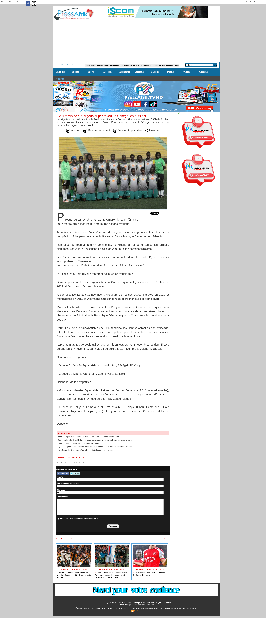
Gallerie (203, 71)
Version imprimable (129, 130)
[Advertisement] (136, 41)
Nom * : (60, 477)
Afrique (139, 71)
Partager (154, 130)
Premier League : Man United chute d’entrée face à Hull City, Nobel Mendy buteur (88, 437)
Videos (186, 71)
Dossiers (107, 71)
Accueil (75, 130)
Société (75, 71)
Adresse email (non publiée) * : (69, 484)
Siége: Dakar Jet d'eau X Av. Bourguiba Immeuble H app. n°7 (95, 608)
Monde (155, 71)
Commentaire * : (63, 497)
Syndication (138, 611)
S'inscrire (249, 2)
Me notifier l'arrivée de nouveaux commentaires (79, 519)
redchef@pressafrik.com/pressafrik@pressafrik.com (180, 608)
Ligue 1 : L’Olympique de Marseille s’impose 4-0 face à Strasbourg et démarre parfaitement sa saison (96, 447)
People (170, 71)
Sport (91, 71)
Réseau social (6, 2)
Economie (124, 71)
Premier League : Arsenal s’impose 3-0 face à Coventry (78, 443)
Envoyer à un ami (98, 130)
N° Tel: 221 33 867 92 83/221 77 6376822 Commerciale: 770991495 (139, 608)
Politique (60, 71)
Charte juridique (125, 605)
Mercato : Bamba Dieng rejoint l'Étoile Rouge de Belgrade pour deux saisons (86, 450)
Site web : (61, 490)
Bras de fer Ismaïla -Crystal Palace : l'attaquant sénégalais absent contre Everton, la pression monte (95, 440)
